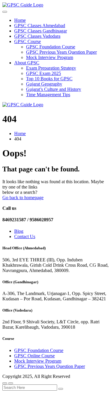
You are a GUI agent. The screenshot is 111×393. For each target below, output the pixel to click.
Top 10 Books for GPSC (49, 78)
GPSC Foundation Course (50, 46)
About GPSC (26, 62)
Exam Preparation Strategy (51, 68)
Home (20, 20)
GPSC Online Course (34, 355)
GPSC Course (27, 41)
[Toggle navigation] (4, 12)
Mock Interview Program (49, 57)
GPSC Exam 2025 (43, 73)
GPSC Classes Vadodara (37, 36)
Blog (18, 231)
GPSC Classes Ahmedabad (39, 25)
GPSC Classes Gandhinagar (40, 30)
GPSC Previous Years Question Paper (61, 52)
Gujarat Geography (44, 83)
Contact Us (24, 236)
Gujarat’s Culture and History (53, 89)
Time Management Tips (48, 94)
